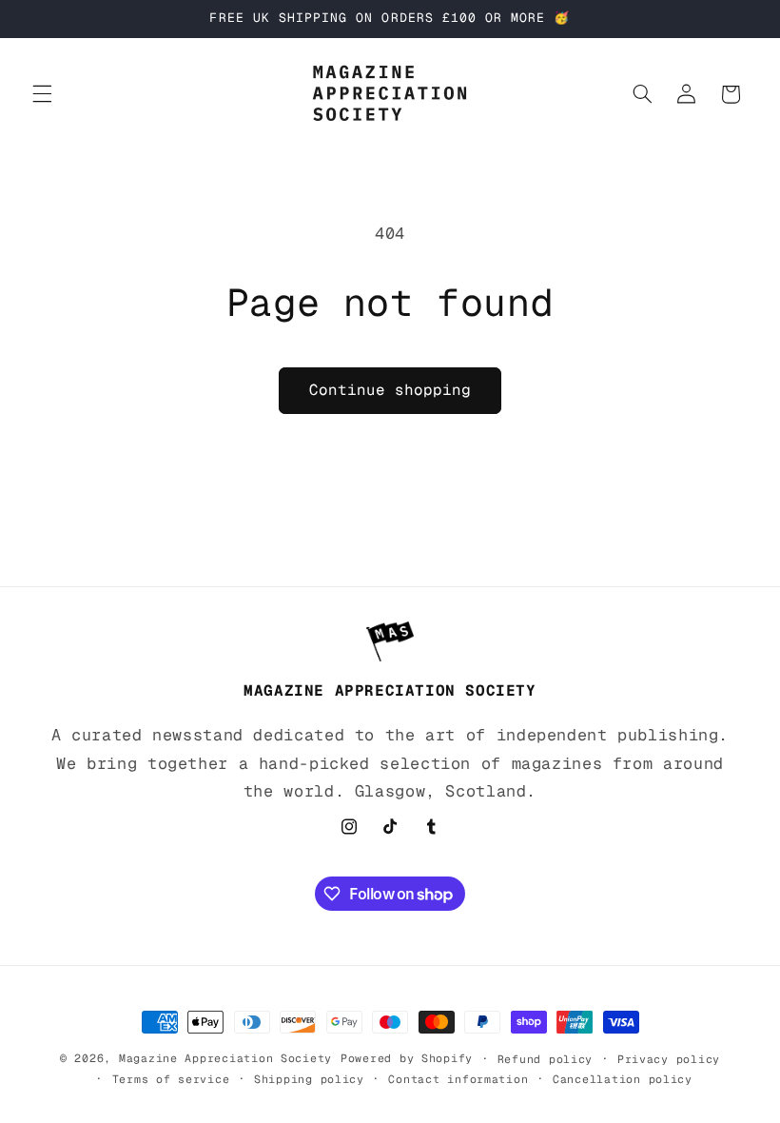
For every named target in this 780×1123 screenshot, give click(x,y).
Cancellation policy (622, 1079)
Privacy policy (668, 1059)
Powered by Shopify (407, 1058)
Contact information (458, 1079)
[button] (42, 94)
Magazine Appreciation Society (225, 1058)
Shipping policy (309, 1079)
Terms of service (171, 1079)
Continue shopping (390, 390)
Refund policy (545, 1059)
